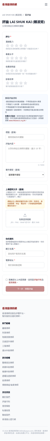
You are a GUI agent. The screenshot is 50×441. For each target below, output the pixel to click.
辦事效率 (9, 79)
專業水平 (9, 54)
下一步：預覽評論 (25, 288)
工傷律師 (6, 346)
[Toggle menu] (46, 4)
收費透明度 (10, 66)
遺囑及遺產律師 (9, 376)
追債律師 (6, 380)
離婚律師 (6, 328)
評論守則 (38, 279)
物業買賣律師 (8, 337)
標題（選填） (11, 132)
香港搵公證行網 (9, 419)
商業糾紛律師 (8, 367)
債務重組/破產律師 (10, 384)
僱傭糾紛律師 (8, 371)
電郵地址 (10, 260)
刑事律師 (6, 332)
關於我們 (6, 397)
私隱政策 (6, 410)
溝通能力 (9, 41)
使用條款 (12, 282)
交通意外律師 (8, 341)
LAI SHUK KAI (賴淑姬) (12, 14)
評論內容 (10, 143)
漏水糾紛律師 (8, 350)
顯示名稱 (10, 248)
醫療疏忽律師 (8, 362)
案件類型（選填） (13, 169)
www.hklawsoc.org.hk (17, 120)
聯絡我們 (6, 414)
